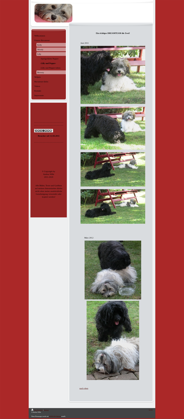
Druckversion (38, 410)
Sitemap (46, 410)
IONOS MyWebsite (55, 416)
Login (151, 409)
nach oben (83, 388)
